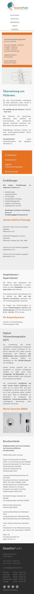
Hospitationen (10, 160)
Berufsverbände (11, 171)
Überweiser (14, 22)
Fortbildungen (11, 155)
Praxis (14, 26)
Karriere (14, 29)
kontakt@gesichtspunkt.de (12, 568)
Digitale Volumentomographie (14, 165)
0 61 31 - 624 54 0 (10, 41)
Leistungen (14, 15)
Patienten (15, 19)
